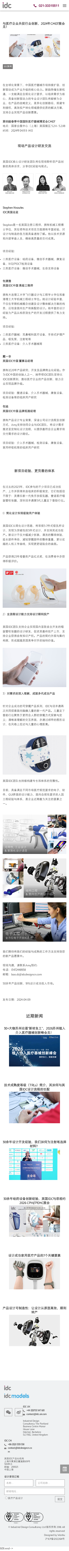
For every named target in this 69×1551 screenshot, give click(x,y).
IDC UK (26, 1407)
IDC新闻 (8, 66)
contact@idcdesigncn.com (20, 1450)
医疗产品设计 (15, 1498)
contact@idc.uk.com (36, 1414)
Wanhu (61, 1535)
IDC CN (8, 1441)
